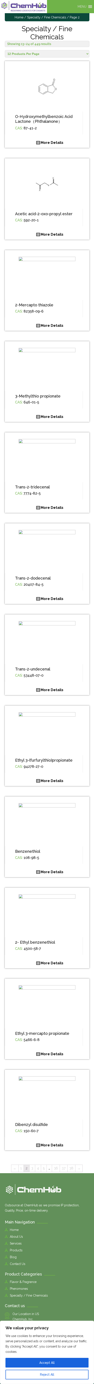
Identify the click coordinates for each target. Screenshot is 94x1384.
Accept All (47, 1362)
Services (16, 1243)
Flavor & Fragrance (23, 1282)
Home (19, 17)
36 (56, 1168)
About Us (16, 1236)
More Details (52, 143)
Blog (13, 1257)
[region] (47, 1352)
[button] (82, 6)
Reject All (47, 1374)
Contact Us (17, 1264)
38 (71, 1168)
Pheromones (19, 1288)
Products (16, 1250)
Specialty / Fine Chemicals (46, 17)
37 (64, 1168)
